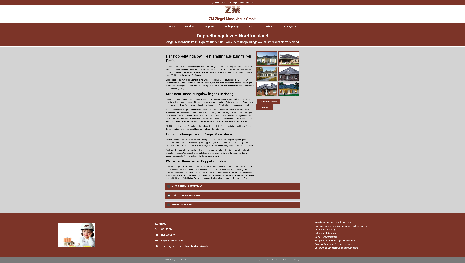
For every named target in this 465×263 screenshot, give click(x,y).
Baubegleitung (231, 26)
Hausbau (189, 26)
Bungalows (209, 26)
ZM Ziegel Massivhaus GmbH (232, 19)
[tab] (232, 186)
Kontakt (266, 26)
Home (172, 26)
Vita (250, 26)
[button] (268, 101)
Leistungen (287, 26)
